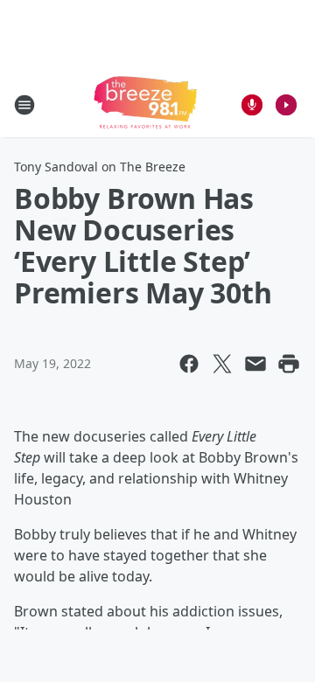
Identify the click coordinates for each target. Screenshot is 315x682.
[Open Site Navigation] (24, 104)
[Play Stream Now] (286, 104)
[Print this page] (288, 363)
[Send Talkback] (252, 104)
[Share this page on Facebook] (189, 363)
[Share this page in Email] (255, 363)
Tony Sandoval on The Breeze (100, 166)
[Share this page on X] (222, 363)
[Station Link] (145, 104)
